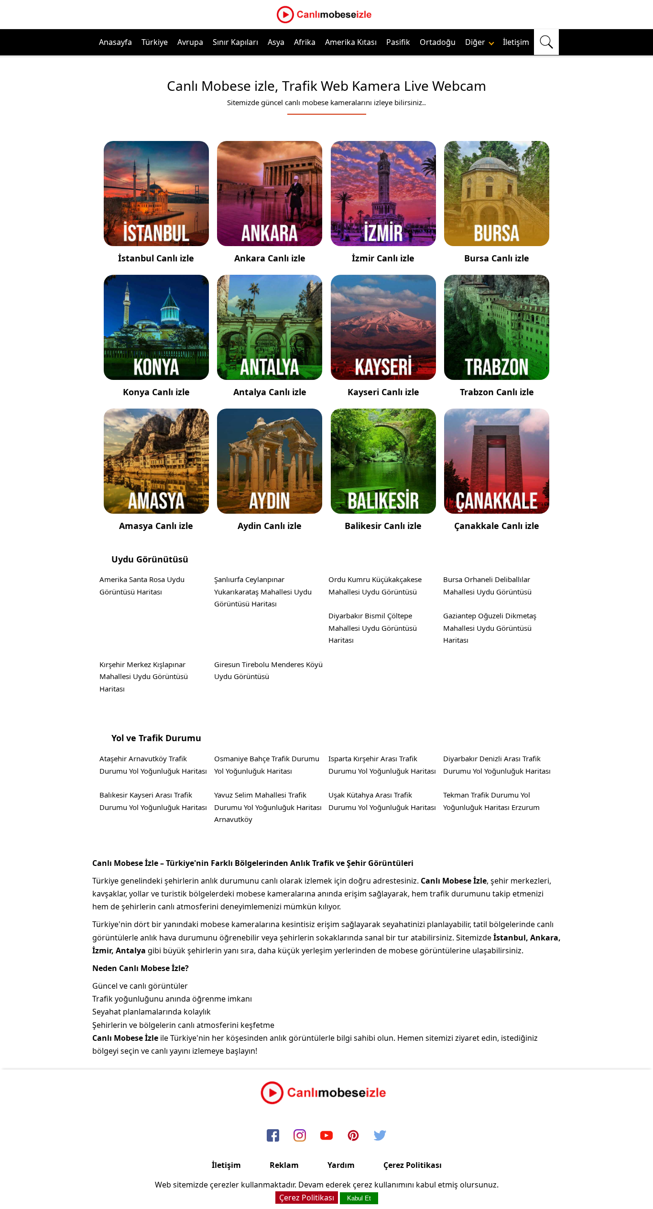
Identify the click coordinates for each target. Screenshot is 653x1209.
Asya (276, 42)
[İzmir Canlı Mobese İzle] (383, 239)
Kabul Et (359, 1198)
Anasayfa (115, 42)
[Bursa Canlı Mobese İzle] (496, 239)
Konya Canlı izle (156, 392)
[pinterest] (353, 1136)
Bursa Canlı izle (496, 258)
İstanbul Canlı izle (156, 258)
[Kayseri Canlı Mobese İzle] (383, 373)
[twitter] (380, 1136)
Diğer (476, 42)
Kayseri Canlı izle (383, 392)
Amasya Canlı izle (156, 525)
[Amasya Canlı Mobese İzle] (156, 507)
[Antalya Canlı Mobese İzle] (269, 373)
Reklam (284, 1165)
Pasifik (398, 42)
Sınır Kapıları (235, 42)
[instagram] (300, 1136)
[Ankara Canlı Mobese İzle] (269, 239)
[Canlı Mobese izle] (326, 22)
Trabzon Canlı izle (497, 392)
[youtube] (326, 1136)
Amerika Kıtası (351, 42)
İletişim (516, 42)
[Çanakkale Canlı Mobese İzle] (496, 507)
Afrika (305, 42)
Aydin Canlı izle (270, 525)
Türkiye (154, 42)
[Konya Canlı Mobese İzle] (156, 373)
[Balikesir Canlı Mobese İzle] (383, 507)
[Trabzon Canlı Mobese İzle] (496, 373)
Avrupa (190, 42)
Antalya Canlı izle (269, 392)
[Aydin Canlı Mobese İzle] (269, 507)
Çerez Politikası (412, 1165)
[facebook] (273, 1136)
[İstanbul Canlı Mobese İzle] (156, 239)
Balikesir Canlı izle (383, 525)
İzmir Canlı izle (383, 258)
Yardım (341, 1165)
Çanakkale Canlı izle (496, 525)
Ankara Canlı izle (269, 258)
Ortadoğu (438, 42)
